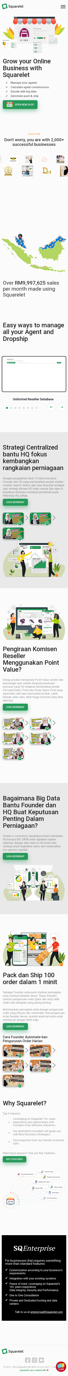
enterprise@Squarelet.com (46, 1312)
